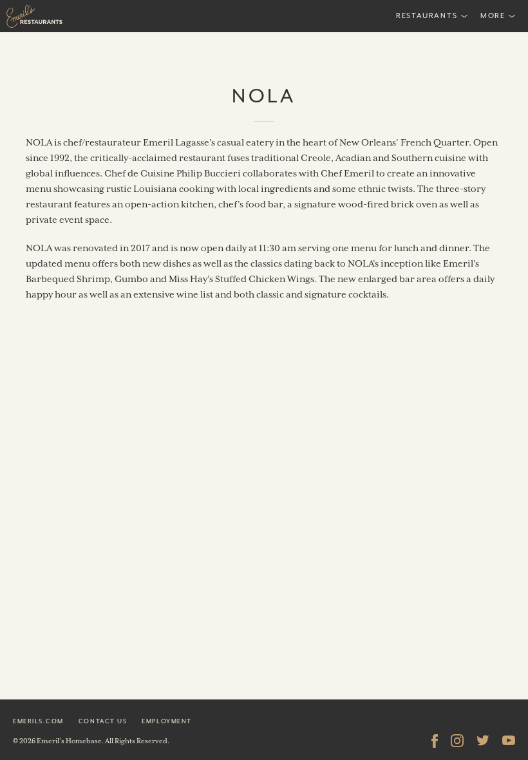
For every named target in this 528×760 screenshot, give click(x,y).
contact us (103, 721)
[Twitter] (482, 740)
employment (166, 721)
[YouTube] (508, 740)
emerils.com (38, 721)
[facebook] (434, 740)
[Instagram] (457, 740)
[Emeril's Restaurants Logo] (64, 16)
